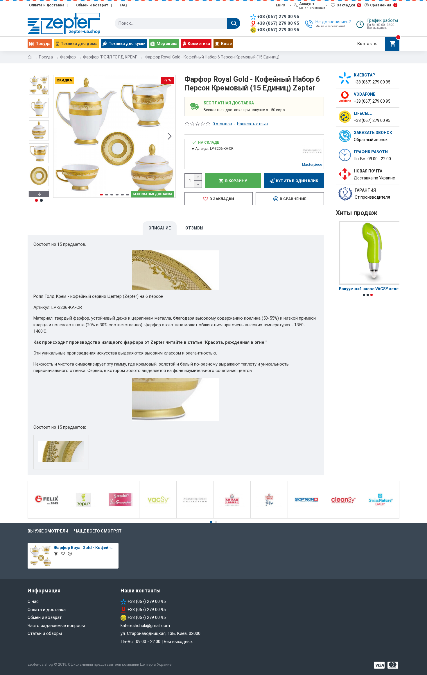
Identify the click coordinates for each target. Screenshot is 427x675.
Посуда (46, 57)
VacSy (158, 517)
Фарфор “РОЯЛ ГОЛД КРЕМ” (110, 57)
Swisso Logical (232, 517)
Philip (269, 517)
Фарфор (68, 57)
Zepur (83, 517)
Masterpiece (195, 517)
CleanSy (343, 517)
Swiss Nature (380, 517)
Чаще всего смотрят (98, 531)
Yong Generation (120, 517)
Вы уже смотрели (48, 531)
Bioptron (306, 517)
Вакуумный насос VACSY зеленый (367, 288)
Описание (159, 228)
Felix (46, 517)
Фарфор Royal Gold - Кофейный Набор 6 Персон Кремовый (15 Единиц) (85, 547)
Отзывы (194, 228)
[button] (59, 136)
